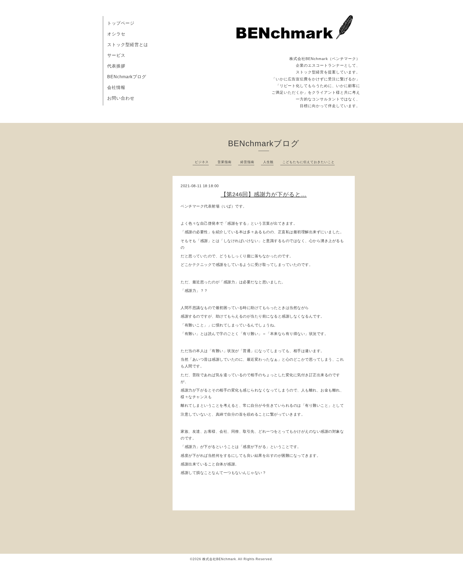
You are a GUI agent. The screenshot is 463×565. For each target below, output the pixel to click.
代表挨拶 (116, 66)
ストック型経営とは (127, 44)
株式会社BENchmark (219, 559)
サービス (116, 55)
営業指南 (225, 162)
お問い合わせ (121, 98)
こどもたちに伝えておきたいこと (308, 162)
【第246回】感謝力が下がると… (264, 194)
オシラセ (116, 34)
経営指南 (247, 162)
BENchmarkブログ (126, 76)
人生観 (268, 162)
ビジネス (202, 162)
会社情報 (116, 87)
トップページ (121, 23)
